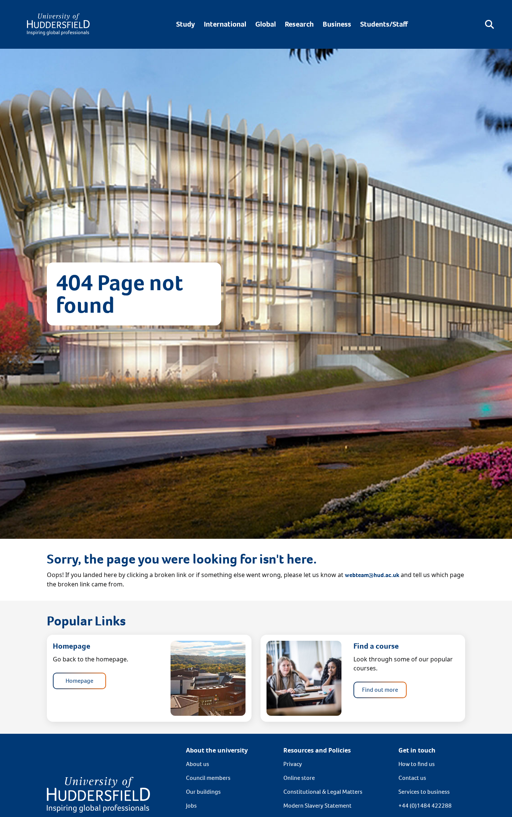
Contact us (412, 778)
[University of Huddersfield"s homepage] (98, 794)
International (225, 24)
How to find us (416, 764)
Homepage (79, 681)
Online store (299, 778)
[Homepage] (58, 24)
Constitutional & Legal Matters (322, 792)
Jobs (191, 806)
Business (337, 24)
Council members (208, 778)
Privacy (292, 764)
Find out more (380, 690)
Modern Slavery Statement (317, 806)
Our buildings (203, 792)
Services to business (424, 792)
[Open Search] (489, 24)
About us (197, 764)
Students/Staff (384, 24)
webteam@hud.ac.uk (372, 575)
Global (265, 24)
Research (299, 24)
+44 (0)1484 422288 (425, 806)
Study (185, 24)
